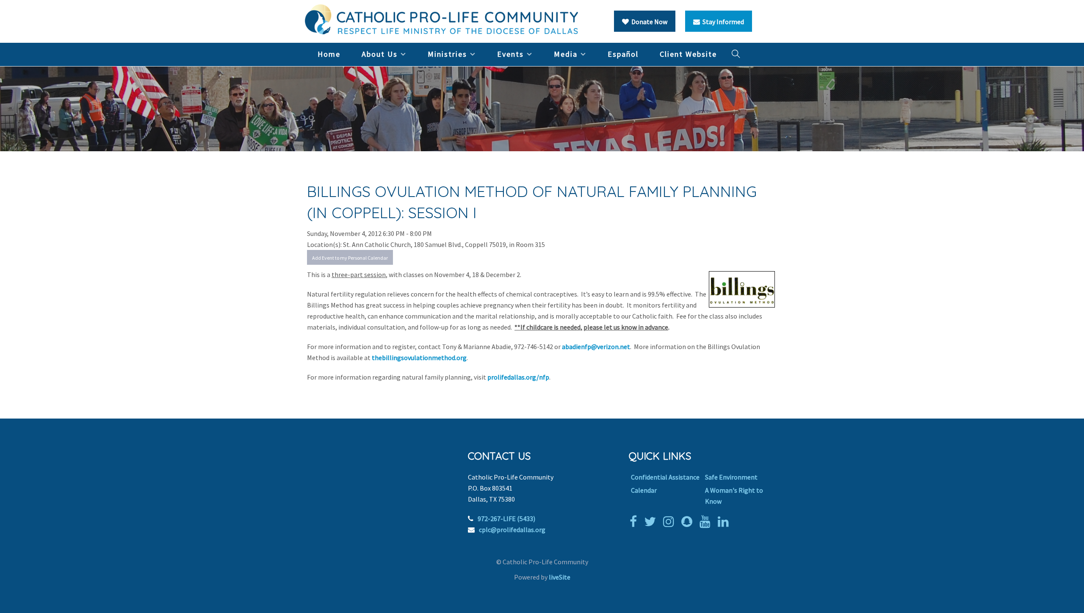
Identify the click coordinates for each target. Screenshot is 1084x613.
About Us (380, 54)
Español (623, 54)
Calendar (644, 490)
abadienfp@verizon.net (596, 346)
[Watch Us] (707, 521)
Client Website (688, 54)
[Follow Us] (652, 521)
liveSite (559, 577)
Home (329, 54)
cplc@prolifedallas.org (512, 529)
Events (510, 54)
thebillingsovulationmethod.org (419, 357)
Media (566, 54)
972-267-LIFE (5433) (506, 518)
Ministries (447, 54)
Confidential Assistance (665, 477)
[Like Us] (635, 521)
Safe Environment (731, 477)
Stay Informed (722, 21)
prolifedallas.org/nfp (518, 377)
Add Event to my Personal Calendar (350, 258)
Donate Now (648, 21)
